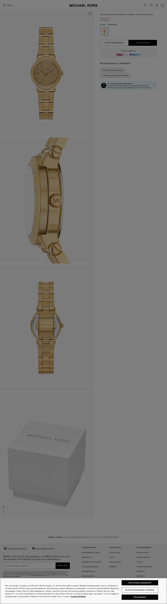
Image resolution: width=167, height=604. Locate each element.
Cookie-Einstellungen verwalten (139, 590)
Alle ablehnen (140, 597)
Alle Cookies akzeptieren (139, 583)
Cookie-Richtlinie (78, 596)
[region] (83, 591)
